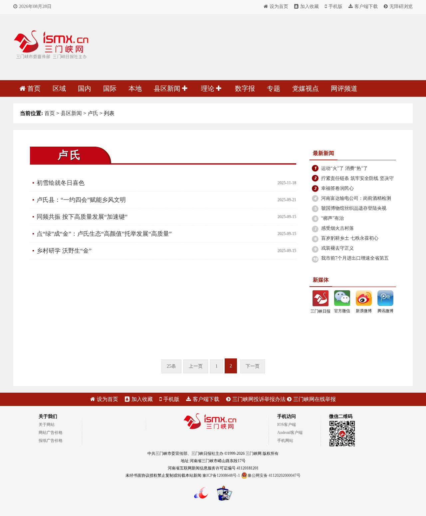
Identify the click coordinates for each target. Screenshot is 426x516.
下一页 (253, 366)
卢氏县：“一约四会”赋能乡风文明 (81, 199)
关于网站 (47, 424)
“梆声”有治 (332, 218)
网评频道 (344, 88)
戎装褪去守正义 (337, 248)
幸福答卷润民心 (337, 188)
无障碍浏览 (401, 6)
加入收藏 (309, 6)
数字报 (245, 88)
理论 (208, 88)
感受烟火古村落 (337, 228)
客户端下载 (366, 6)
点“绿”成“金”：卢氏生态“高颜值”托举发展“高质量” (104, 233)
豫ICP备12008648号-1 (221, 475)
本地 (135, 88)
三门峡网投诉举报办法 (259, 399)
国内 (84, 88)
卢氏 (93, 113)
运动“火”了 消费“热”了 (344, 168)
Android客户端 (290, 432)
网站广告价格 (51, 432)
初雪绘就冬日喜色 (61, 183)
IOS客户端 (286, 424)
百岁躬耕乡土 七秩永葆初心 (349, 238)
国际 (109, 88)
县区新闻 (168, 88)
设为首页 (279, 6)
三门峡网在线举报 (314, 399)
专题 (273, 88)
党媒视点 (305, 88)
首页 (34, 88)
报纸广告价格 (51, 440)
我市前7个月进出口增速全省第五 (355, 258)
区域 (59, 88)
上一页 (196, 366)
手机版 (335, 6)
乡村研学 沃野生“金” (64, 250)
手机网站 (285, 440)
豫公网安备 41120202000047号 (274, 475)
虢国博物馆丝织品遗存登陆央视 (353, 208)
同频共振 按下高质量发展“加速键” (82, 216)
